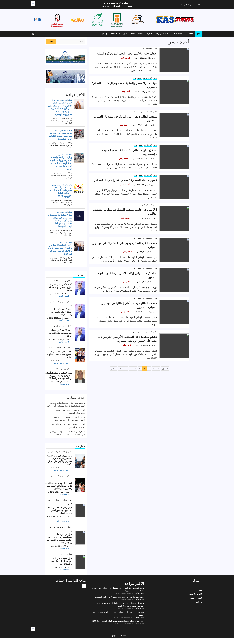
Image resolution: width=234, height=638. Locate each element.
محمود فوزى (138, 617)
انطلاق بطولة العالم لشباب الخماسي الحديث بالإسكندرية (129, 152)
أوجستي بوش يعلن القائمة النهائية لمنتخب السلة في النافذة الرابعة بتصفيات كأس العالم (66, 404)
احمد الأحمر (64, 295)
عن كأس (198, 602)
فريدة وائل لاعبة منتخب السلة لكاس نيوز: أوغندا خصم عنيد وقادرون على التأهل (59, 485)
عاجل (134, 78)
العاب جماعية (147, 48)
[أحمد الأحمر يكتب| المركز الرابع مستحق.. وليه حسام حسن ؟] (80, 288)
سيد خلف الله (63, 521)
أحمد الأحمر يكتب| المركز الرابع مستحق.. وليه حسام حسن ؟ (60, 287)
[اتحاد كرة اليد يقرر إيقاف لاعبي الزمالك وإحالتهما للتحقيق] (174, 280)
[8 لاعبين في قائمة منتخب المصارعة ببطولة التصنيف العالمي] (174, 218)
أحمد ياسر (125, 58)
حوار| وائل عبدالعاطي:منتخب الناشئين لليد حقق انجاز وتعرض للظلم (59, 510)
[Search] (33, 34)
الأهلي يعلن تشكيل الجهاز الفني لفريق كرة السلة (127, 53)
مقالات (140, 33)
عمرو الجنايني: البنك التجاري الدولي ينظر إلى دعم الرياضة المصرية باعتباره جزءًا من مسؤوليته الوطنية (118, 589)
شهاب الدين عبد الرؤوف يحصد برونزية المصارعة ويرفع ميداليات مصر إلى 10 (69, 418)
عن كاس (105, 33)
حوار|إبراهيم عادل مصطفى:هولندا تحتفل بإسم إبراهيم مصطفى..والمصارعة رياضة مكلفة (59, 538)
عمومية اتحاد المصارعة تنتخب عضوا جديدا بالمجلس (125, 180)
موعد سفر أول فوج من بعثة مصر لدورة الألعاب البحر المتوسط (119, 597)
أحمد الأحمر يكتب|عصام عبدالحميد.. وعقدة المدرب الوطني (60, 333)
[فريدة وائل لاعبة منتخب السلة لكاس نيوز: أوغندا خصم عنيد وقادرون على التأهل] (80, 485)
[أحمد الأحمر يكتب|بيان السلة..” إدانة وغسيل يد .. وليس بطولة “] (80, 311)
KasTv (132, 33)
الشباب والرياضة (161, 33)
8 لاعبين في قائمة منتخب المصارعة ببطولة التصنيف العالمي (125, 211)
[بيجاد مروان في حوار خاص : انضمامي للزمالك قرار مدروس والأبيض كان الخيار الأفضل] (80, 461)
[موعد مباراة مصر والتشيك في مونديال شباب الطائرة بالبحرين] (174, 92)
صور (125, 33)
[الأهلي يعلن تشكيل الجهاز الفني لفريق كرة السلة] (174, 60)
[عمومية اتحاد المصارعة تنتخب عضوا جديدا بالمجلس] (174, 187)
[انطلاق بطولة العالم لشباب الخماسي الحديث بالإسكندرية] (174, 157)
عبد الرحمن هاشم (61, 362)
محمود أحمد (138, 593)
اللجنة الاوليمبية (176, 33)
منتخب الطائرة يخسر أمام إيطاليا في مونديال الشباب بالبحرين (129, 305)
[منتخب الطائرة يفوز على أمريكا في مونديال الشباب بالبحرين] (174, 125)
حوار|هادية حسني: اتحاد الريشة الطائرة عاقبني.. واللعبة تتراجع (61, 561)
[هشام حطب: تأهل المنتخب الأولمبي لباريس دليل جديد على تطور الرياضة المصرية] (174, 345)
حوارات (149, 33)
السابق (165, 368)
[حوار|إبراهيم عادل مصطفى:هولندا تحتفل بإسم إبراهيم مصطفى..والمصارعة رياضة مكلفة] (80, 538)
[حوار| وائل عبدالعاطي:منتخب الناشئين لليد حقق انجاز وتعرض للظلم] (80, 510)
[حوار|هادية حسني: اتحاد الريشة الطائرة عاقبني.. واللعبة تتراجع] (80, 562)
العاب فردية (148, 145)
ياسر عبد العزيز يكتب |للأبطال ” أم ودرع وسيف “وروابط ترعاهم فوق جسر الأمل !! (59, 375)
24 (120, 368)
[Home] (198, 33)
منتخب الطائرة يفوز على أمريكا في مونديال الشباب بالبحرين (125, 118)
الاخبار (190, 33)
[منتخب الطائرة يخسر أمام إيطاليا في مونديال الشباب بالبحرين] (174, 312)
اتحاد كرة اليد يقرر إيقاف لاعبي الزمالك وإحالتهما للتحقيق (127, 275)
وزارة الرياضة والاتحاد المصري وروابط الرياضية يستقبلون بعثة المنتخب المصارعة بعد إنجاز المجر (119, 604)
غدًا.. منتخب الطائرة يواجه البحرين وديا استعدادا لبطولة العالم (59, 354)
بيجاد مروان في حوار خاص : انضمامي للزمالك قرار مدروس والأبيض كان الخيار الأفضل (59, 460)
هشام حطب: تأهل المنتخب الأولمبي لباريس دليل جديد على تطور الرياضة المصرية (126, 338)
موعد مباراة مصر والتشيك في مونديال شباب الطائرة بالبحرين (124, 85)
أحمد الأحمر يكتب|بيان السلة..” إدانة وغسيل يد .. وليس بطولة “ (61, 311)
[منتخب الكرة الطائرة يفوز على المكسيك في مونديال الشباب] (174, 250)
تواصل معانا (116, 33)
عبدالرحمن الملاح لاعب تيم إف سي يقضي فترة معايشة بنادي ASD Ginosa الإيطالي (67, 433)
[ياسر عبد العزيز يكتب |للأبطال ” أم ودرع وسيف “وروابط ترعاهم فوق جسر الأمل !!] (80, 376)
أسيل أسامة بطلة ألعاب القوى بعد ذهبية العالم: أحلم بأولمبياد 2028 (118, 621)
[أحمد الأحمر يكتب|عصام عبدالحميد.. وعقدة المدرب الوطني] (80, 334)
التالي (113, 368)
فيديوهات (198, 585)
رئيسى (139, 78)
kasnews (64, 384)
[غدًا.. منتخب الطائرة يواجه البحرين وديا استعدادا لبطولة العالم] (80, 355)
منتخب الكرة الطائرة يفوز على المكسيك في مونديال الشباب (124, 245)
